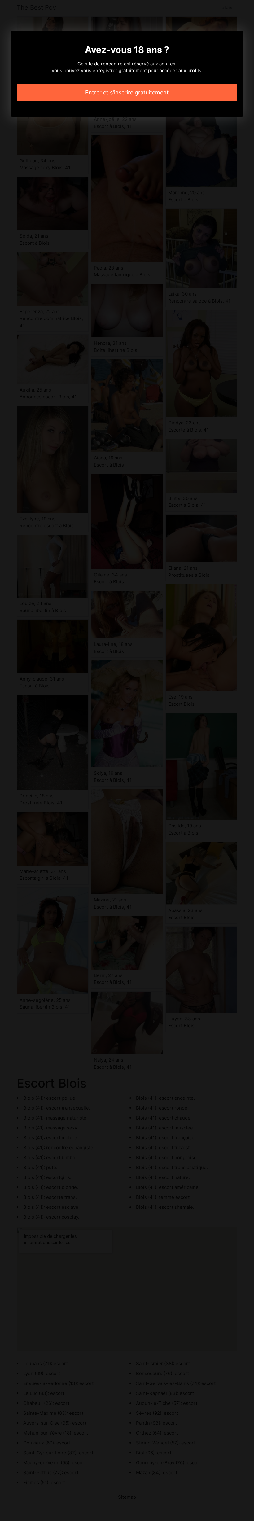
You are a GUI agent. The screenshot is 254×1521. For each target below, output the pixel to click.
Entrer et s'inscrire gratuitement (127, 92)
